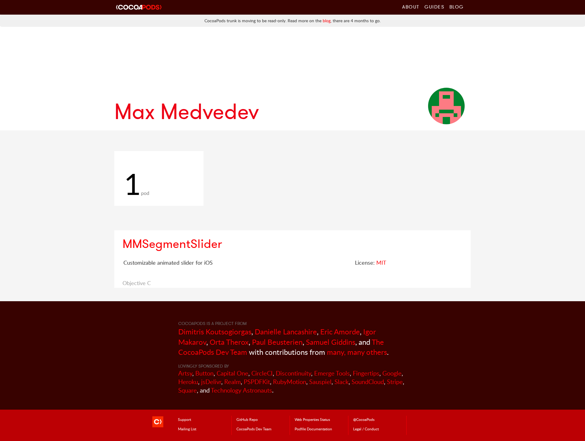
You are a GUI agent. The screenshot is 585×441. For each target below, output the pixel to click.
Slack (342, 382)
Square (187, 390)
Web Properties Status (312, 419)
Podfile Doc (313, 428)
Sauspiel (320, 382)
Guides (434, 7)
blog (327, 20)
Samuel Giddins (330, 342)
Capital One (232, 373)
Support (184, 419)
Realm (232, 382)
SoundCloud (368, 382)
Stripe (395, 382)
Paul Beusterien (277, 342)
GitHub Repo (247, 419)
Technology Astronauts (241, 390)
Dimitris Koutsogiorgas (214, 331)
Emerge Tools (332, 373)
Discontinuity (293, 373)
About (411, 7)
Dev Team (253, 428)
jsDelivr (211, 382)
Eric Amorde (340, 331)
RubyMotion (289, 382)
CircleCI (262, 373)
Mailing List (187, 428)
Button (204, 373)
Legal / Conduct (366, 428)
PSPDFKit (257, 382)
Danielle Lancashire (286, 331)
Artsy (185, 373)
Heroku (188, 382)
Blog (456, 7)
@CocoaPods (363, 419)
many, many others (357, 352)
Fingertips (366, 373)
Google (392, 373)
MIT (381, 262)
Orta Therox (229, 342)
